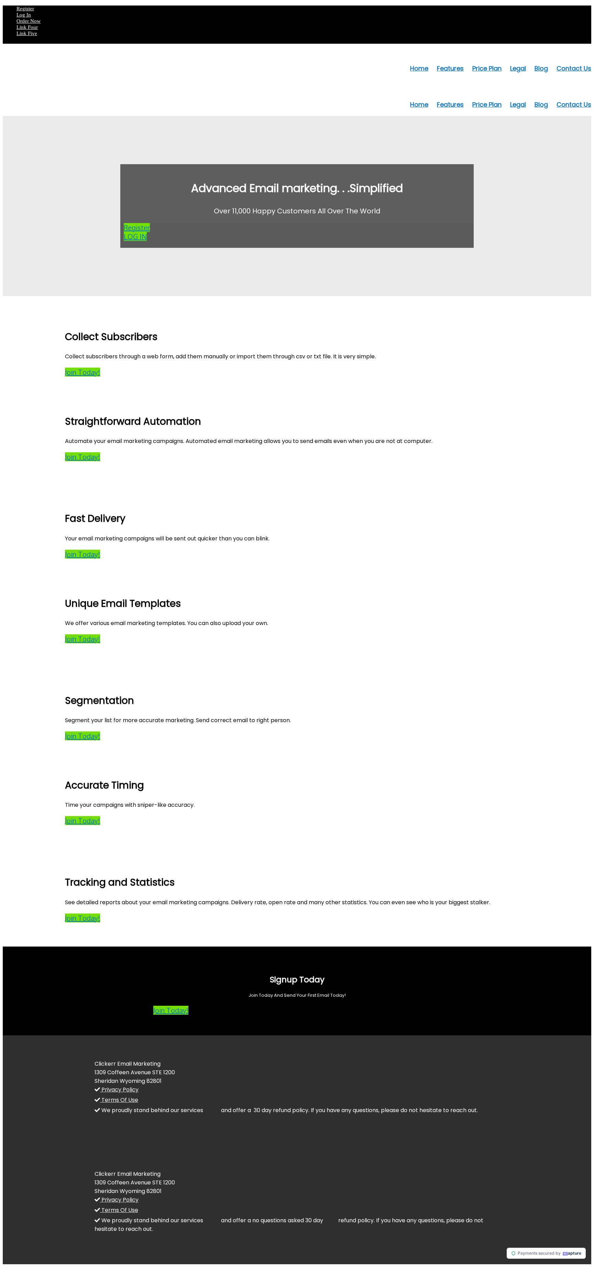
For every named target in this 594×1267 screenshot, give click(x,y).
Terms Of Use (119, 1100)
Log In (23, 15)
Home (419, 68)
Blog (541, 68)
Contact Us (574, 68)
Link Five (26, 33)
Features (450, 68)
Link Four (27, 27)
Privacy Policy (119, 1090)
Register (25, 8)
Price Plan (487, 68)
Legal (518, 68)
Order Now (28, 21)
